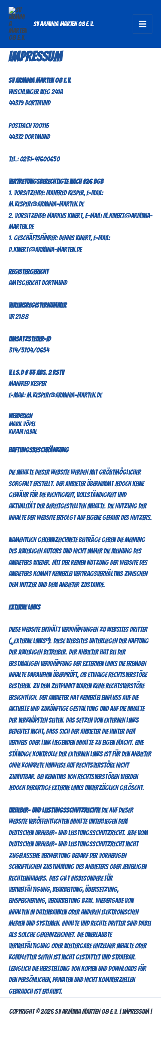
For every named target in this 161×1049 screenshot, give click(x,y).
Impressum (135, 1011)
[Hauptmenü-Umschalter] (142, 24)
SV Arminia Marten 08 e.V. (63, 24)
